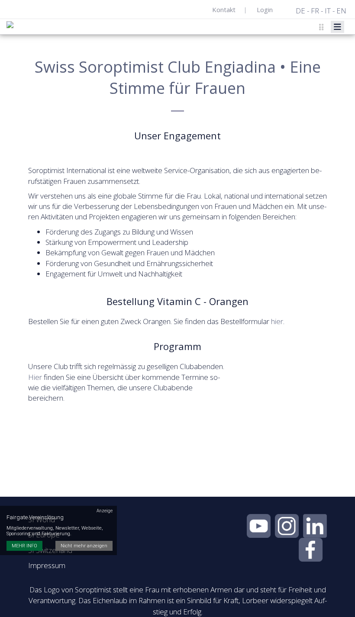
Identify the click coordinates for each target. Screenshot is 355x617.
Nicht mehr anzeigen (84, 546)
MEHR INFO (24, 546)
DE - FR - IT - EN (321, 11)
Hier (35, 377)
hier (277, 321)
